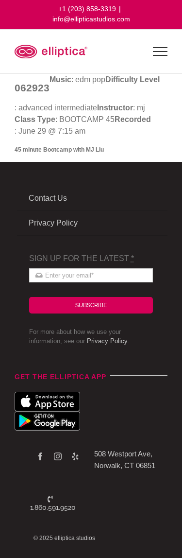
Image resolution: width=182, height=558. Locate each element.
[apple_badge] (47, 395)
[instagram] (58, 456)
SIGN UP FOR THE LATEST (81, 258)
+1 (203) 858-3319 (87, 9)
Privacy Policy (107, 341)
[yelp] (75, 456)
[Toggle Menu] (160, 51)
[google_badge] (47, 415)
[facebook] (40, 456)
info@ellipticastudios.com (91, 19)
